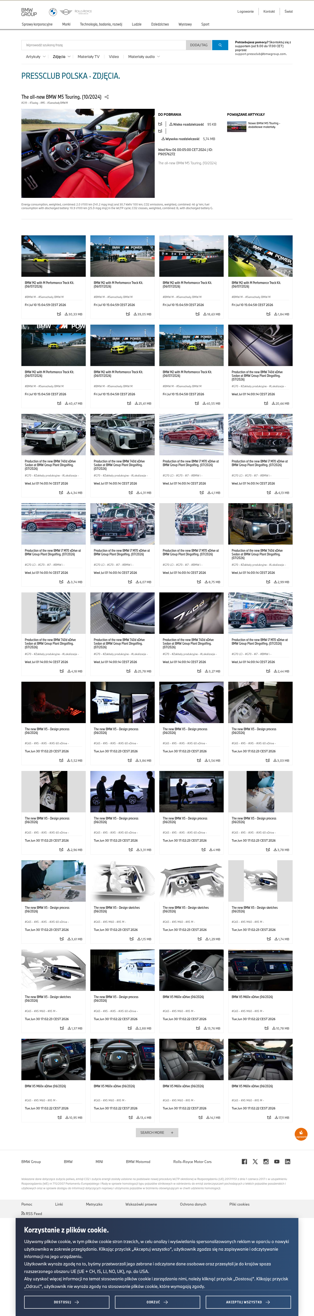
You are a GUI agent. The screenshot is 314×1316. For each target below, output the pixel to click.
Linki (59, 1204)
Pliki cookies (239, 1204)
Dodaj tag (199, 45)
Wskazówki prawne (141, 1204)
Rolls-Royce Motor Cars (192, 1161)
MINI (99, 1161)
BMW (68, 1161)
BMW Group (31, 1161)
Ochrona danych (193, 1204)
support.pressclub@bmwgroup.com (260, 54)
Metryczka (94, 1204)
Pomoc (26, 1204)
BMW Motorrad (138, 1161)
